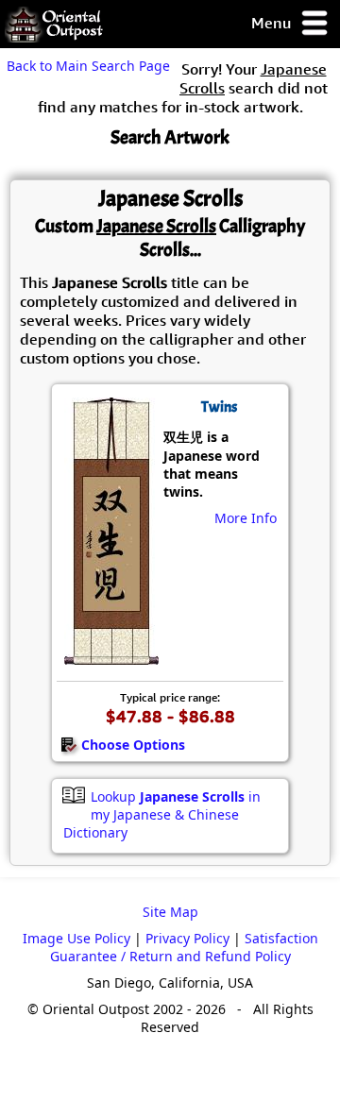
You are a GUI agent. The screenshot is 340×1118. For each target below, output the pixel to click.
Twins (219, 407)
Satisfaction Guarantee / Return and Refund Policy (184, 947)
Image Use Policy (76, 938)
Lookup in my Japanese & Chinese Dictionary (162, 814)
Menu (273, 22)
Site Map (170, 912)
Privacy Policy (187, 938)
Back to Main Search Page (88, 66)
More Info (245, 518)
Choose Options (133, 745)
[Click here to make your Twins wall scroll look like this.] (110, 655)
